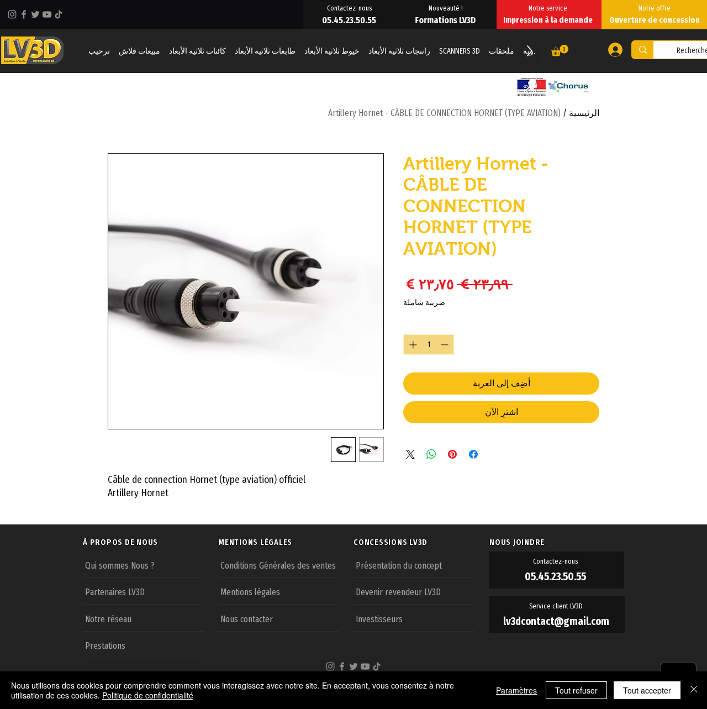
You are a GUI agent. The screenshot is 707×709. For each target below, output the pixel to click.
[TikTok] (58, 14)
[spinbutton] (429, 344)
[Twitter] (35, 14)
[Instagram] (12, 14)
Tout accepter (647, 690)
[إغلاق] (693, 690)
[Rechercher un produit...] (642, 50)
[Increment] (412, 344)
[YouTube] (46, 14)
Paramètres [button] (516, 690)
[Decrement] (445, 344)
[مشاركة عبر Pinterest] (452, 454)
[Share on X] (410, 454)
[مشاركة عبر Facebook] (473, 454)
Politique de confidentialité (147, 695)
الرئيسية (584, 113)
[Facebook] (23, 14)
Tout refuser (576, 690)
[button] (559, 50)
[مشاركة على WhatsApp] (431, 454)
